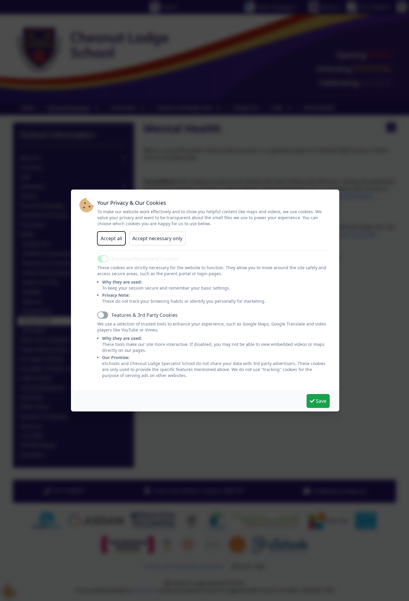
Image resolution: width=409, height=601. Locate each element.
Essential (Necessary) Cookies (145, 258)
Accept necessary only (157, 238)
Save (320, 401)
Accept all (111, 238)
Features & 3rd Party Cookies (145, 315)
